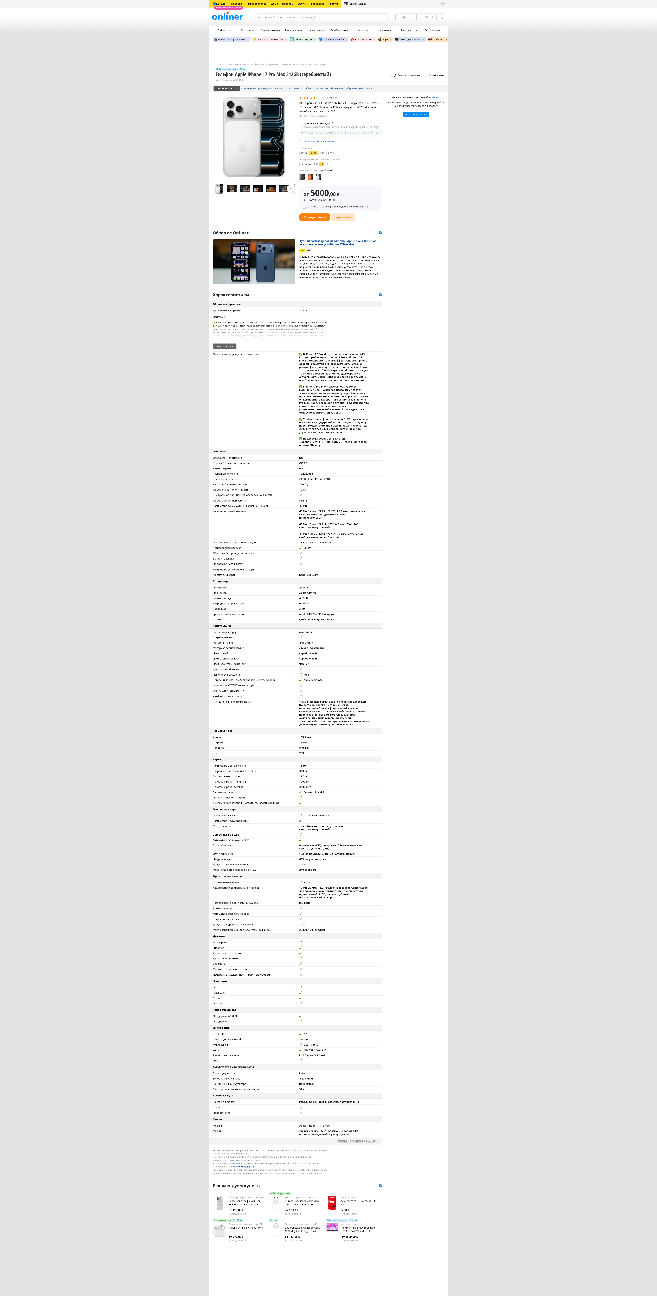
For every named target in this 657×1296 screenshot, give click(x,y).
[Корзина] (441, 17)
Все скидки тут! (363, 39)
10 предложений (237, 1214)
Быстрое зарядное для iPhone (300, 1197)
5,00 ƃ (345, 1210)
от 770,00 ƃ (236, 1237)
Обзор (239, 1220)
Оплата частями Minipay (270, 39)
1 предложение (349, 1214)
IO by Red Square (303, 39)
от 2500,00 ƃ (349, 1237)
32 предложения (349, 1240)
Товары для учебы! (334, 39)
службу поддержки (244, 1166)
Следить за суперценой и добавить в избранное (339, 206)
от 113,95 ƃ (292, 1237)
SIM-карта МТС (348, 1197)
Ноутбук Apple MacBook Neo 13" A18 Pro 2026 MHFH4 (358, 1229)
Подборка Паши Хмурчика (447, 39)
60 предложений (237, 1240)
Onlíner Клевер (357, 3)
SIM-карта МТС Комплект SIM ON (358, 1202)
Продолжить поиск (416, 114)
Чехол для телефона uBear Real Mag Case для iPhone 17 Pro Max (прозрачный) (245, 1202)
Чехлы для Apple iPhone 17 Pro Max (246, 1197)
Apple (386, 39)
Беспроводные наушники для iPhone (246, 1224)
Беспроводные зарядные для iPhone (302, 1224)
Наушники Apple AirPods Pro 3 (246, 1227)
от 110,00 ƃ (236, 1210)
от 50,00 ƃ (291, 1210)
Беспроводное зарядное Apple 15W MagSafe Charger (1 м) (302, 1229)
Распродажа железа (411, 39)
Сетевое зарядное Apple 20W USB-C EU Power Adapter (302, 1202)
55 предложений (293, 1214)
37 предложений (293, 1240)
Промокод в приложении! (232, 39)
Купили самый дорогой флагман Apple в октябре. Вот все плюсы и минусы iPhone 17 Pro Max (338, 242)
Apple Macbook (349, 1224)
